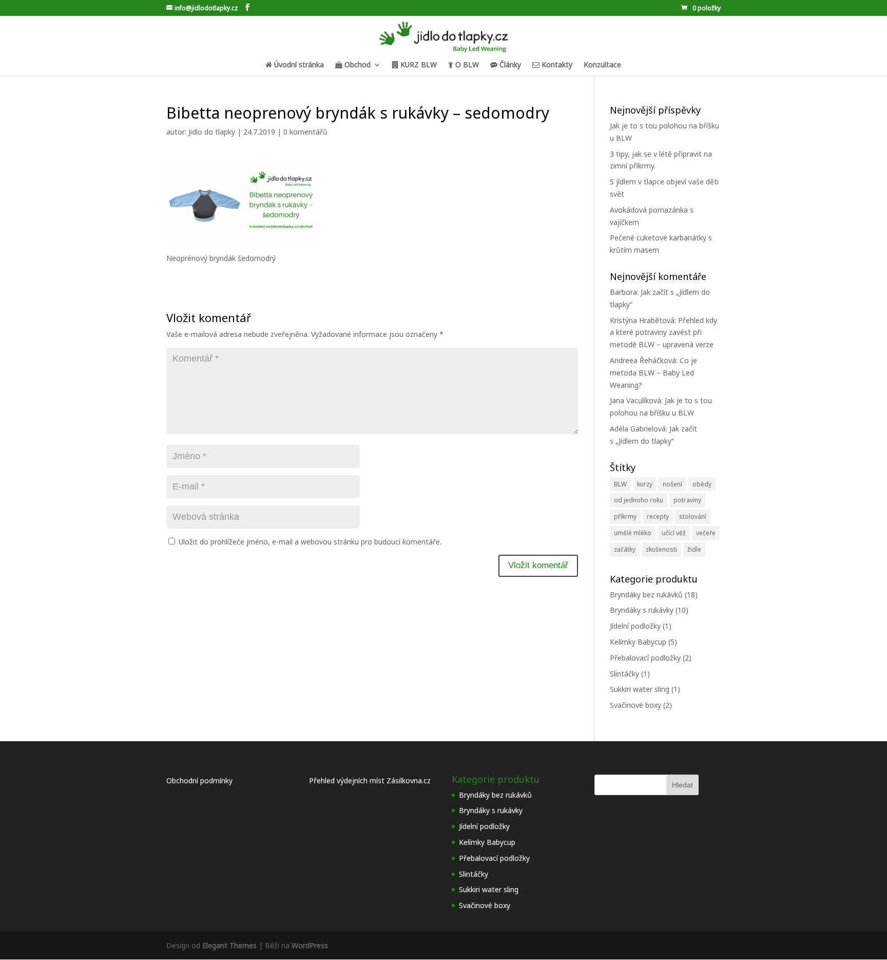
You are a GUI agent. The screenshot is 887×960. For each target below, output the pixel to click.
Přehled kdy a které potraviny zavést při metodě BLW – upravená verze (663, 332)
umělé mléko (632, 533)
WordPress (310, 945)
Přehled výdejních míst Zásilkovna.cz (370, 780)
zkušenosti (661, 549)
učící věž (674, 533)
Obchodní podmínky (199, 780)
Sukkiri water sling (639, 689)
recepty (658, 516)
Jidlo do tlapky (211, 132)
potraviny (687, 500)
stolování (692, 516)
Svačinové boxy (635, 705)
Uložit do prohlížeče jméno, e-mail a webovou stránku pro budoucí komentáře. (310, 542)
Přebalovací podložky (645, 658)
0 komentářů (305, 132)
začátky (624, 549)
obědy (701, 484)
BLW (620, 484)
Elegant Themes (229, 945)
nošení (672, 484)
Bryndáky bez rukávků (646, 594)
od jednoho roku (638, 500)
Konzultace (602, 65)
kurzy (644, 484)
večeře (706, 533)
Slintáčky (624, 674)
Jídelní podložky (635, 626)
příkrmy (625, 516)
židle (694, 549)
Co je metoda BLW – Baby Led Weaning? (653, 372)
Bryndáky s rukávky (641, 610)
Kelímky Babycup (638, 642)
